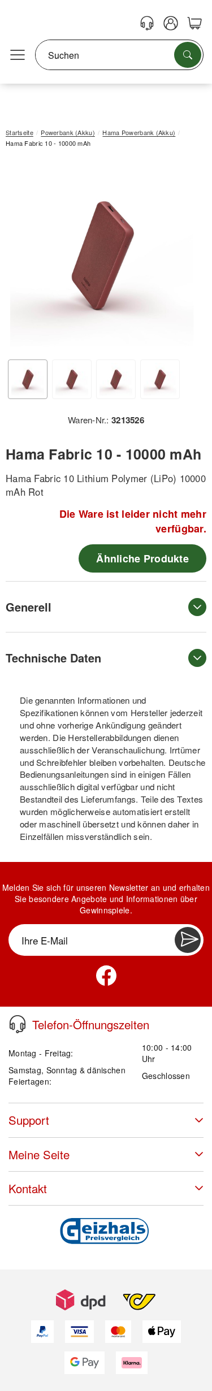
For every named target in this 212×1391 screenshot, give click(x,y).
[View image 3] (116, 379)
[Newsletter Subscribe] (188, 940)
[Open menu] (17, 55)
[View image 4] (160, 379)
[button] (101, 255)
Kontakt (27, 1188)
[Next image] (181, 257)
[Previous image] (22, 257)
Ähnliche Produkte (142, 558)
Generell (28, 607)
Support (28, 1120)
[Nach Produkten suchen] (187, 55)
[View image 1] (27, 379)
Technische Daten (53, 657)
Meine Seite (39, 1154)
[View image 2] (72, 379)
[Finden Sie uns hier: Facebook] (106, 975)
